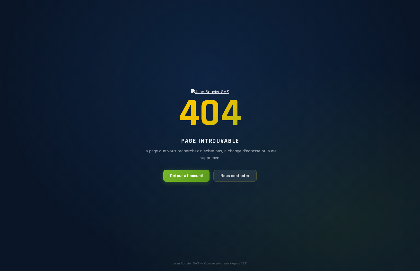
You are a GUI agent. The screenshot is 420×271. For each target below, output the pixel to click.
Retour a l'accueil (186, 175)
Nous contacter (235, 175)
